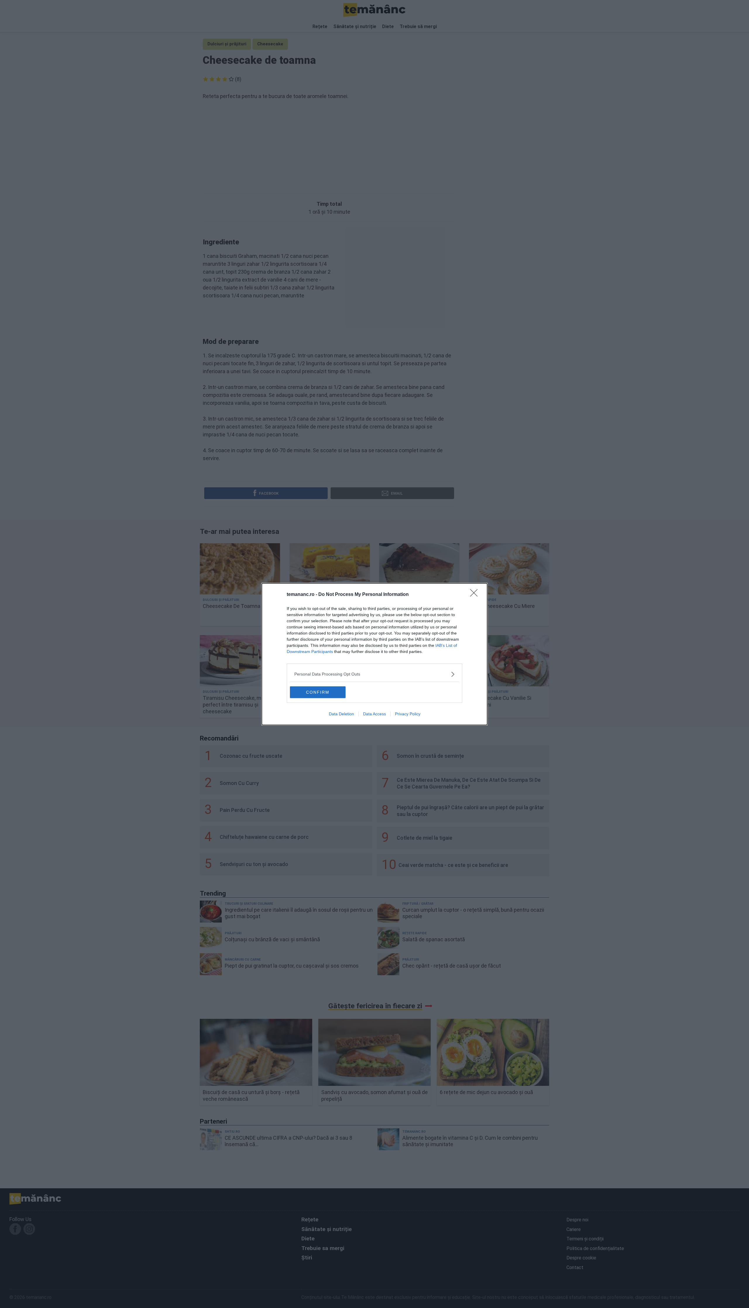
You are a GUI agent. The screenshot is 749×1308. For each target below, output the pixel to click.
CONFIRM (317, 692)
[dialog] (374, 654)
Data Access (374, 714)
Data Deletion (341, 714)
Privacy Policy (407, 714)
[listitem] (374, 674)
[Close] (475, 594)
